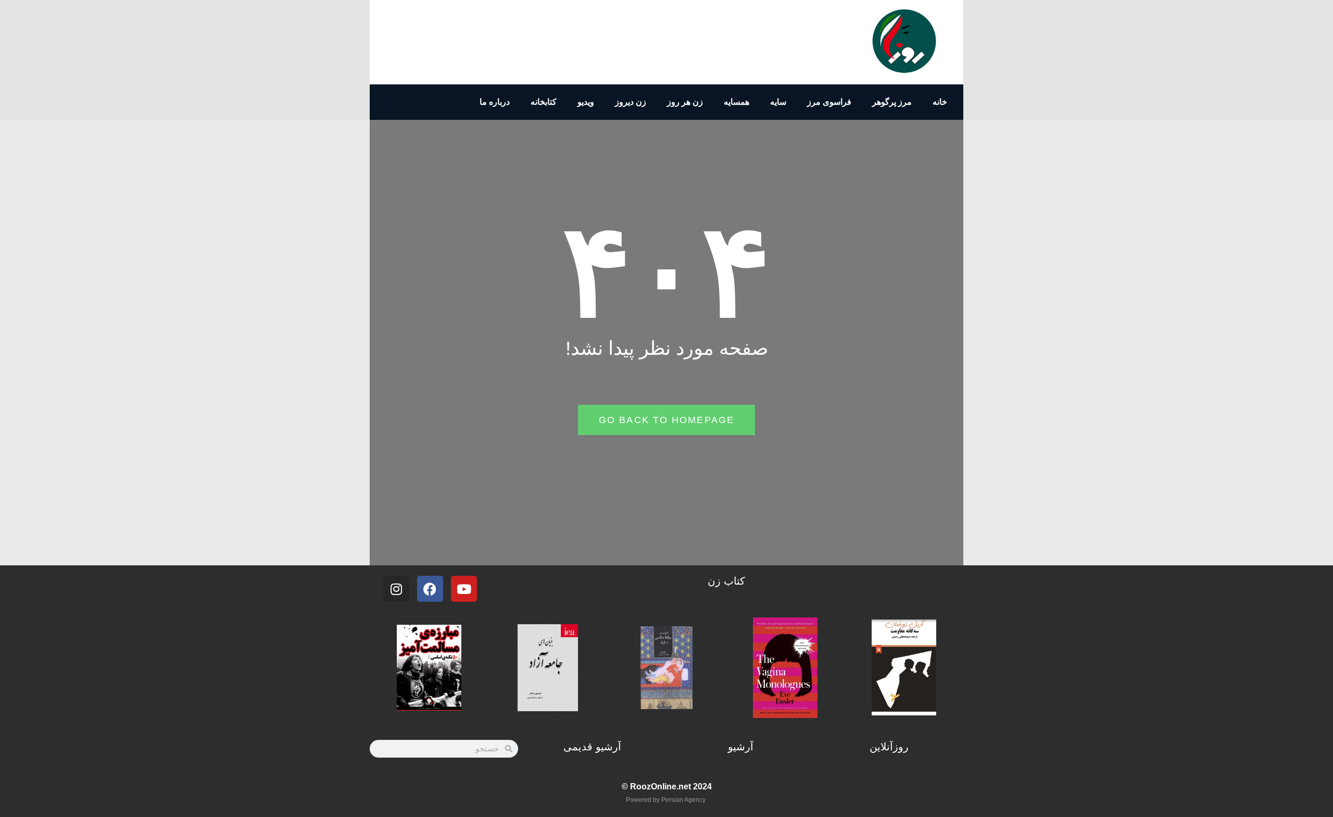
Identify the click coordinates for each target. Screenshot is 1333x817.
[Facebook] (430, 589)
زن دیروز (630, 101)
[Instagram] (396, 589)
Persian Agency (683, 799)
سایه (778, 101)
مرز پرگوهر (892, 101)
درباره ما (495, 101)
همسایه (736, 101)
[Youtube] (464, 589)
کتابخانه (544, 101)
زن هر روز (685, 101)
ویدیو (585, 101)
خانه (940, 101)
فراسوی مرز (829, 101)
